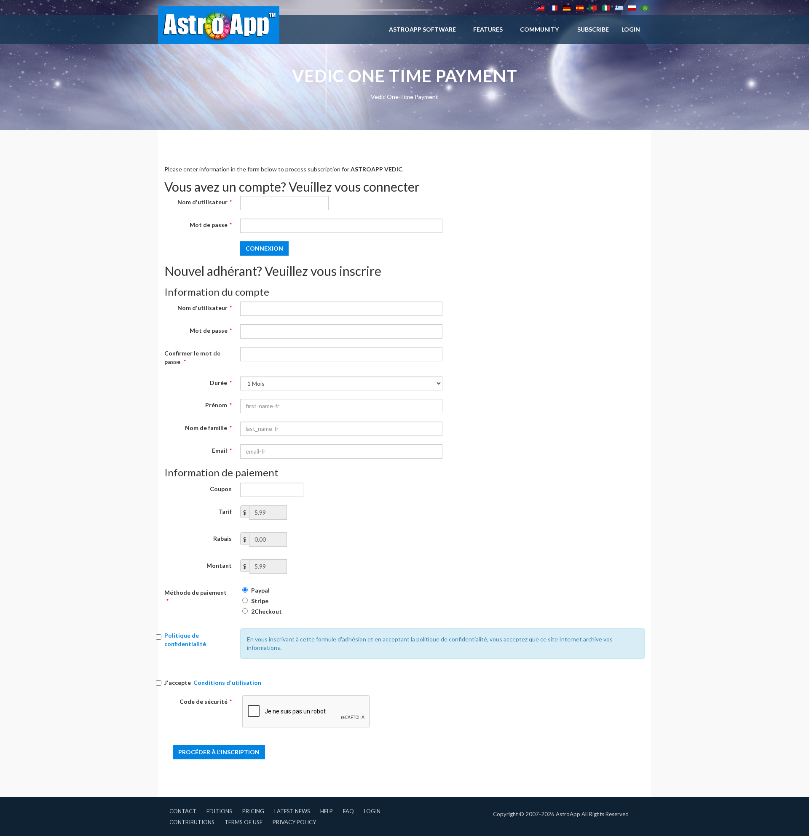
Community (539, 29)
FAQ (348, 811)
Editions (219, 811)
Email (222, 450)
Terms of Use (244, 822)
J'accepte (212, 682)
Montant (219, 565)
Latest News (292, 811)
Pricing (253, 811)
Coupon (221, 488)
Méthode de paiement (195, 596)
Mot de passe (211, 224)
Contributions (191, 822)
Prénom (218, 405)
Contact (182, 811)
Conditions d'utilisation (227, 682)
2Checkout (266, 611)
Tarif (225, 511)
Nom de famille (208, 427)
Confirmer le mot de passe (192, 357)
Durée (221, 382)
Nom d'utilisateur (204, 202)
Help (326, 811)
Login (372, 811)
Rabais (222, 538)
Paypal (260, 590)
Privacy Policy (294, 822)
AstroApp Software (422, 29)
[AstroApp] (218, 25)
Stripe (259, 600)
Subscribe (593, 29)
